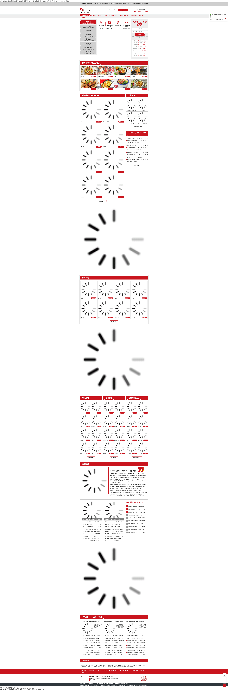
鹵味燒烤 (88, 43)
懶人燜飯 (91, 36)
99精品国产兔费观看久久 (24, 689)
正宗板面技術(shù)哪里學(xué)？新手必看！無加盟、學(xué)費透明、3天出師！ (114, 650)
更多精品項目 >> (102, 201)
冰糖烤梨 (92, 49)
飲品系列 (88, 52)
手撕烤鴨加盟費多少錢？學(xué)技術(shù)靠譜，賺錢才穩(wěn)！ (92, 531)
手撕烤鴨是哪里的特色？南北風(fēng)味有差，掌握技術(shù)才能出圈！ (92, 524)
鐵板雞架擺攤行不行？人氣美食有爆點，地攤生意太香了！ (137, 515)
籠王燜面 (109, 12)
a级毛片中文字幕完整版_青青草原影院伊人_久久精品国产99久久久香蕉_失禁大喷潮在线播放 (34, 1)
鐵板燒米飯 (116, 440)
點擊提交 (139, 34)
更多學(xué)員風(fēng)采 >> (137, 126)
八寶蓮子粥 (87, 53)
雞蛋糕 (81, 453)
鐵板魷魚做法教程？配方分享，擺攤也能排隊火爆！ (137, 526)
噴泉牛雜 (88, 44)
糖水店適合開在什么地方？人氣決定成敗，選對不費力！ (135, 152)
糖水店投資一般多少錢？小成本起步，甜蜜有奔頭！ (135, 150)
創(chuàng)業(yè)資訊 (124, 15)
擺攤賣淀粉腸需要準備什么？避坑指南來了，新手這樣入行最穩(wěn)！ (135, 140)
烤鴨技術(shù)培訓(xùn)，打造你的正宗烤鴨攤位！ (114, 643)
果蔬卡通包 (134, 317)
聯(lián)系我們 (139, 3)
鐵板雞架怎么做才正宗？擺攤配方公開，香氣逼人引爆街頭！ (137, 518)
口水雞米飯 (105, 440)
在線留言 (83, 17)
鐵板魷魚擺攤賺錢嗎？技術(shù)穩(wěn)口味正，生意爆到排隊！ (137, 529)
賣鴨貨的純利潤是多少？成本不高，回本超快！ (114, 529)
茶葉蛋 (81, 440)
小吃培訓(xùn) (123, 666)
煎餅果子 (104, 665)
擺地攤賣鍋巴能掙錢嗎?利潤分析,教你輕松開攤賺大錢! (136, 652)
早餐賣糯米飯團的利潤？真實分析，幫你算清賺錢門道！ (114, 621)
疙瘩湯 (92, 440)
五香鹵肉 (92, 44)
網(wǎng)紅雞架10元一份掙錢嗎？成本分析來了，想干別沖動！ (137, 506)
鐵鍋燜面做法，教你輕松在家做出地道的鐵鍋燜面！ (114, 635)
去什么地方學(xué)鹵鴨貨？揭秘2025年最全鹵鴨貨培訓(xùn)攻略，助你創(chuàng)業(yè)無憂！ (92, 643)
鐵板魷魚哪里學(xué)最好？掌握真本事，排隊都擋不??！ (137, 523)
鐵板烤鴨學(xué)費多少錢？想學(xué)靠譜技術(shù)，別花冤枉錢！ (135, 162)
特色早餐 (88, 30)
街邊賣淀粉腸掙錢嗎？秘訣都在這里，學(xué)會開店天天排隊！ (135, 145)
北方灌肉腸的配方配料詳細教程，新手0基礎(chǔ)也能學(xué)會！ (92, 621)
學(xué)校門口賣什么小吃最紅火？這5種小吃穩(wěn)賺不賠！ (114, 654)
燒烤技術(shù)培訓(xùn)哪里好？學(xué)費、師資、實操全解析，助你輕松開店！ (92, 640)
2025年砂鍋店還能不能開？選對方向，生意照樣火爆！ (136, 635)
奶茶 (84, 53)
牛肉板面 (84, 40)
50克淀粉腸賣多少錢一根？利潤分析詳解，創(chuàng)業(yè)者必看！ (135, 147)
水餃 (92, 453)
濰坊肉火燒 (93, 426)
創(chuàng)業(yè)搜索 (123, 10)
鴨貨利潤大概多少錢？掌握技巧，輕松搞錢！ (114, 524)
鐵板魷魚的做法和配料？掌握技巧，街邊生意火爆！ (137, 520)
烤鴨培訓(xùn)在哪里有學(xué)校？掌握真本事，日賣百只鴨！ (92, 536)
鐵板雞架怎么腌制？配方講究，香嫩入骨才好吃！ (137, 509)
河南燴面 (92, 40)
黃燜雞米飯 (116, 453)
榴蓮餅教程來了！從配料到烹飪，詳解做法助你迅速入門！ (92, 645)
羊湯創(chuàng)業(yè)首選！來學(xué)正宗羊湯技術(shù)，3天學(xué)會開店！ (92, 650)
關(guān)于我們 (134, 15)
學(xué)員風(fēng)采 (113, 15)
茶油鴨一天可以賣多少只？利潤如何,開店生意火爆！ (91, 520)
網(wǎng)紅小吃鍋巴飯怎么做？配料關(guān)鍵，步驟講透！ (136, 645)
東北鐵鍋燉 (105, 197)
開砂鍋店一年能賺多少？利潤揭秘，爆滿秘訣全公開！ (136, 643)
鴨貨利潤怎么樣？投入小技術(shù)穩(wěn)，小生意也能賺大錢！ (114, 526)
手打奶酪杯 (140, 453)
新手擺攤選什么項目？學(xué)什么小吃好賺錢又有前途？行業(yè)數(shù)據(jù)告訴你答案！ (114, 647)
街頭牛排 (82, 197)
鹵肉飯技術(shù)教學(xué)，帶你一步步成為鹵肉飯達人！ (114, 638)
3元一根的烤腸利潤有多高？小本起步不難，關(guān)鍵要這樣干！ (135, 143)
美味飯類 (88, 35)
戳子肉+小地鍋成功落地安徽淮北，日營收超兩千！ (143, 110)
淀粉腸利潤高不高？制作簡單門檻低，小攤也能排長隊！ (135, 138)
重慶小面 (88, 40)
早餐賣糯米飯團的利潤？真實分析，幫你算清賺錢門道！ (136, 654)
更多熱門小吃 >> (114, 321)
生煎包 (91, 32)
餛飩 (89, 32)
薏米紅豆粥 (92, 53)
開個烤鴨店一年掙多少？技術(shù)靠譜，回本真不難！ (92, 538)
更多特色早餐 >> (91, 457)
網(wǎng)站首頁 (85, 15)
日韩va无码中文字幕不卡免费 (14, 689)
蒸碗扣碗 (88, 23)
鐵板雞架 (122, 12)
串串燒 (84, 27)
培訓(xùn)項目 (93, 15)
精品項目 (88, 22)
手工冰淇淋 (140, 440)
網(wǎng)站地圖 (145, 3)
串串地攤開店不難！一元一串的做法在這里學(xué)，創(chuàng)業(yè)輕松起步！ (92, 647)
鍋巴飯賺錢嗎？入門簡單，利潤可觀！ (136, 647)
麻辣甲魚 (84, 44)
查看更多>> (93, 76)
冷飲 (127, 440)
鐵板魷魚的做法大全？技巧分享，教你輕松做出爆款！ (113, 520)
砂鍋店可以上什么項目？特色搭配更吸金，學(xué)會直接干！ (136, 640)
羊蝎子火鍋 (92, 23)
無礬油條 (85, 32)
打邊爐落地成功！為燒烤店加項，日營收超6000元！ (132, 110)
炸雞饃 (87, 27)
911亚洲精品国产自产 (33, 689)
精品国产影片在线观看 (4, 689)
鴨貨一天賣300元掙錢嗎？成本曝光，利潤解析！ (114, 522)
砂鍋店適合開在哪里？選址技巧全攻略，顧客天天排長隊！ (136, 638)
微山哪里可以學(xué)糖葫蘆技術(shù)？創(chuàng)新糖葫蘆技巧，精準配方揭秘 (92, 652)
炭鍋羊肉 (82, 171)
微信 (224, 675)
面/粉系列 (88, 39)
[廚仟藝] (85, 10)
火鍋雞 (104, 171)
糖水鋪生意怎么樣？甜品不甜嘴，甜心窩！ (135, 154)
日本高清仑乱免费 (40, 689)
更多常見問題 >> (137, 165)
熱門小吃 (88, 26)
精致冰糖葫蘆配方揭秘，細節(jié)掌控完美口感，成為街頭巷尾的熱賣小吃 (92, 654)
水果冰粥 (139, 426)
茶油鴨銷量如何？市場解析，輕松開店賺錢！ (114, 536)
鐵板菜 (99, 88)
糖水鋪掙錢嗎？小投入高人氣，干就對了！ (135, 157)
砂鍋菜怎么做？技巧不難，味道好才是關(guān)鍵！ (136, 621)
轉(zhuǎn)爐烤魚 (114, 12)
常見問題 (105, 15)
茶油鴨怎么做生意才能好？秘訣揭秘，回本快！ (114, 541)
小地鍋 (82, 88)
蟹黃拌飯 (105, 453)
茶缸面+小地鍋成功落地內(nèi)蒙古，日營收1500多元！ (132, 123)
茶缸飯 (88, 36)
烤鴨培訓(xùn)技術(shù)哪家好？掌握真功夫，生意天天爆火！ (92, 533)
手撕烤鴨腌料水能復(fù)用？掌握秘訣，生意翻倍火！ (92, 522)
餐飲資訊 (99, 15)
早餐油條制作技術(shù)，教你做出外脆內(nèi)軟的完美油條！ (114, 645)
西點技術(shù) (88, 47)
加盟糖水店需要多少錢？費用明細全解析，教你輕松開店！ (135, 159)
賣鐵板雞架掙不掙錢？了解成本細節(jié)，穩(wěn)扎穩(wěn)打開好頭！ (137, 512)
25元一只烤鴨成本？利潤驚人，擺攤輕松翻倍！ (92, 541)
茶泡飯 (85, 36)
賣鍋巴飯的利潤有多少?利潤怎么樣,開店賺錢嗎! (136, 650)
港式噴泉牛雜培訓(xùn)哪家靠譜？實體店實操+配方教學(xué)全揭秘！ (114, 652)
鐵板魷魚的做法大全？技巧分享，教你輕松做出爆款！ (137, 532)
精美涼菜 (133, 88)
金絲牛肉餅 (91, 27)
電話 (224, 682)
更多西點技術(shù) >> (137, 457)
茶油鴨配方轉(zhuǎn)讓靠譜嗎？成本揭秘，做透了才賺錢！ (114, 538)
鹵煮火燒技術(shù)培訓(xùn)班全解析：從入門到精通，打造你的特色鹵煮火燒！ (92, 638)
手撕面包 (84, 49)
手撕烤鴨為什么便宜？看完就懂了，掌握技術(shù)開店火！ (92, 529)
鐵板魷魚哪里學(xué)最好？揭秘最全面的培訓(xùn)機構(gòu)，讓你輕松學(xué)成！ (92, 635)
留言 (224, 678)
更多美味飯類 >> (114, 457)
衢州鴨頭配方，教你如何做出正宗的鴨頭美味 (114, 640)
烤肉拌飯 (116, 426)
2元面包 (88, 49)
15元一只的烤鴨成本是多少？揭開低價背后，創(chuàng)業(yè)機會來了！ (92, 526)
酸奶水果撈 (129, 453)
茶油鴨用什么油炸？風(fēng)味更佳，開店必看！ (114, 533)
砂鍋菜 (119, 12)
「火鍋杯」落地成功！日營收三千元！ (143, 123)
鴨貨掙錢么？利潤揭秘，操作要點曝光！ (114, 531)
